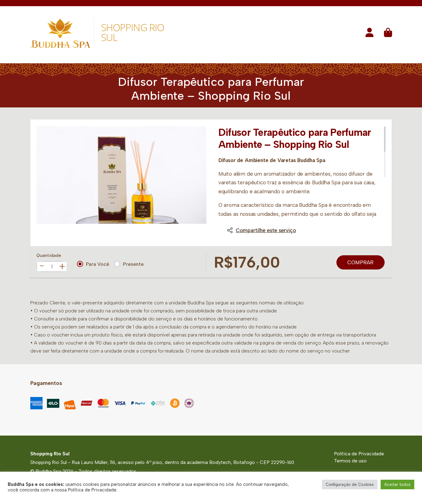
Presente (133, 264)
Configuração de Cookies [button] (350, 484)
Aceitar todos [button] (397, 484)
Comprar (360, 262)
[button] (369, 34)
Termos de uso (350, 461)
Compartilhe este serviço (266, 230)
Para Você (97, 264)
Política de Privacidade (359, 454)
